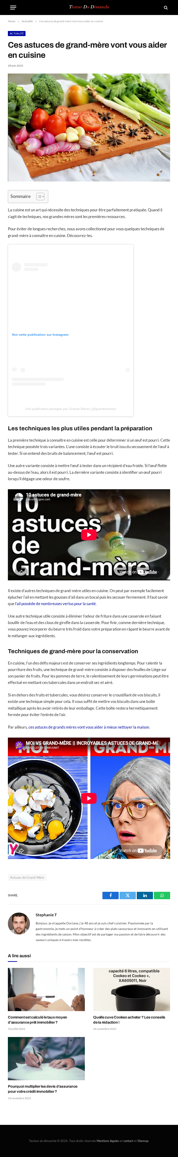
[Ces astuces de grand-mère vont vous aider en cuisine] (89, 180)
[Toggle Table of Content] (38, 196)
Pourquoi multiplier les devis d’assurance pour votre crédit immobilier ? (42, 1088)
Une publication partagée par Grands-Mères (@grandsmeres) (70, 409)
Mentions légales (108, 1141)
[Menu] (13, 7)
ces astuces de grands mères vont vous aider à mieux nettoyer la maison (89, 727)
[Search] (165, 7)
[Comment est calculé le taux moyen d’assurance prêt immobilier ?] (46, 989)
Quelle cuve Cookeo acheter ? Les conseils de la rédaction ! (129, 1019)
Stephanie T (46, 915)
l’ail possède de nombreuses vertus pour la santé (55, 603)
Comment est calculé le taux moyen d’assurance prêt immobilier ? (37, 1019)
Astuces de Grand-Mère (27, 877)
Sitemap (142, 1141)
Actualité (17, 33)
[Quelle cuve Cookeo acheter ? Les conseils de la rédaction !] (131, 989)
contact (128, 1141)
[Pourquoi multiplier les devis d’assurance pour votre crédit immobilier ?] (46, 1058)
